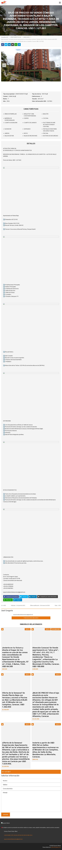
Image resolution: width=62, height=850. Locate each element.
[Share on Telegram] (19, 44)
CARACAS (11, 96)
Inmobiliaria (11, 580)
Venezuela (19, 580)
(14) (15, 37)
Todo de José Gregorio (31, 618)
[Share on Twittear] (6, 44)
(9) (26, 37)
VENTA (44, 94)
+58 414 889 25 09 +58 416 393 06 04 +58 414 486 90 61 (18, 835)
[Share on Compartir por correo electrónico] (12, 44)
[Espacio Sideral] (3, 2)
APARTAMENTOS (20, 94)
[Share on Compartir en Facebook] (2, 44)
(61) (4, 37)
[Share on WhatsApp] (15, 44)
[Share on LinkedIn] (9, 44)
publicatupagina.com (56, 847)
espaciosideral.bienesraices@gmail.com (14, 592)
